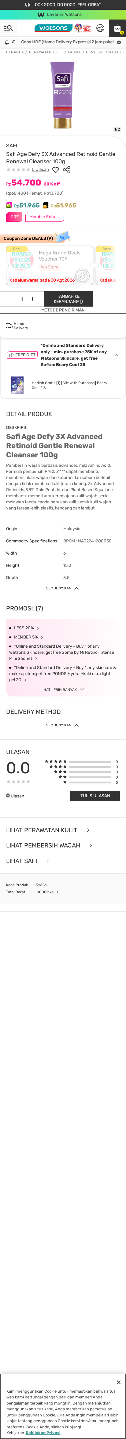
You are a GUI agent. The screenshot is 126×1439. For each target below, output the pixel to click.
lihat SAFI (22, 861)
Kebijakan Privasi (43, 1432)
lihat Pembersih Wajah (44, 845)
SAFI (11, 145)
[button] (117, 28)
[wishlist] (55, 169)
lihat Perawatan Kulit (42, 830)
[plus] (32, 299)
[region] (63, 1406)
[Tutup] (118, 1382)
